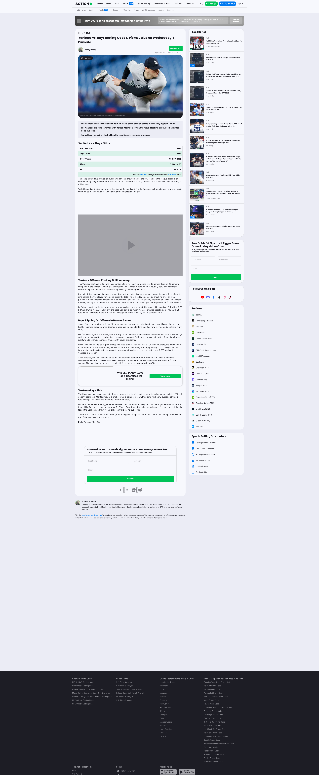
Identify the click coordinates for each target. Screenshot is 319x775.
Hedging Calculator (204, 460)
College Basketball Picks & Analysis (130, 693)
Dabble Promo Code (212, 740)
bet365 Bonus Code (212, 689)
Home (80, 33)
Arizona (163, 696)
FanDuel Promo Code (212, 718)
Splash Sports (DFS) (204, 415)
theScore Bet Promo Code (214, 722)
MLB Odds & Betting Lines (82, 700)
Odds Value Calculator (205, 448)
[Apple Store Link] (168, 772)
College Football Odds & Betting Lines (87, 689)
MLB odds (172, 174)
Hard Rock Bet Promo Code (215, 729)
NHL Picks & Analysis (124, 700)
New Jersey (164, 704)
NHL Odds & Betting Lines (82, 704)
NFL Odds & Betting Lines (82, 682)
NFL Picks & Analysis (124, 682)
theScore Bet (201, 344)
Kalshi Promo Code (211, 700)
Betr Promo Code (211, 747)
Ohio (162, 718)
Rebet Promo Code (211, 751)
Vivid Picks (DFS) (203, 409)
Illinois (162, 711)
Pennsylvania (165, 707)
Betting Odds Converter (205, 454)
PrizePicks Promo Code (213, 762)
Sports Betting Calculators (209, 436)
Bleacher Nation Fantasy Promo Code (219, 743)
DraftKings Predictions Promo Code (218, 707)
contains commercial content (91, 515)
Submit (130, 479)
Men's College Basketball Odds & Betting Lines (91, 693)
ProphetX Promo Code (213, 711)
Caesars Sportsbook (204, 338)
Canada (163, 736)
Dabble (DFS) (201, 380)
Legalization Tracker (168, 682)
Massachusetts (166, 722)
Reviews (197, 308)
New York (164, 686)
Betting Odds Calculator (205, 443)
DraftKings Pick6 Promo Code (216, 736)
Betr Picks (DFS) (202, 391)
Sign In (240, 4)
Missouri (163, 733)
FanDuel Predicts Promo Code (216, 696)
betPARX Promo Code (212, 725)
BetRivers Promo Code (213, 733)
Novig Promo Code (211, 704)
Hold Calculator (202, 466)
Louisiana (163, 689)
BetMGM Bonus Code (212, 686)
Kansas (163, 725)
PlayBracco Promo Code (214, 754)
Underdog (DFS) (202, 368)
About (74, 770)
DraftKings (200, 332)
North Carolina (166, 729)
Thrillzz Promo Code (212, 758)
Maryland (163, 693)
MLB (88, 33)
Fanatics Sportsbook (204, 321)
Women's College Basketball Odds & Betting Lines (92, 696)
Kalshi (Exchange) (203, 356)
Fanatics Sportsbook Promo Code (217, 682)
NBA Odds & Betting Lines (82, 686)
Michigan (163, 715)
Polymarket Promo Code (213, 693)
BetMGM (199, 327)
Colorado (163, 700)
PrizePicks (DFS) (202, 374)
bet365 (199, 315)
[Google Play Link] (187, 772)
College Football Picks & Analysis (129, 689)
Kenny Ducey (90, 50)
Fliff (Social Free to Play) (206, 350)
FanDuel (143, 174)
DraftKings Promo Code (213, 715)
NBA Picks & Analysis (124, 686)
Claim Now (165, 376)
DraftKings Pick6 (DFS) (205, 397)
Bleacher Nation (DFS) (205, 403)
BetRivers (200, 362)
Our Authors (77, 774)
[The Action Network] (83, 4)
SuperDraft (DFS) (203, 421)
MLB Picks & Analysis (124, 696)
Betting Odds (201, 472)
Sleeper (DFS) (201, 385)
